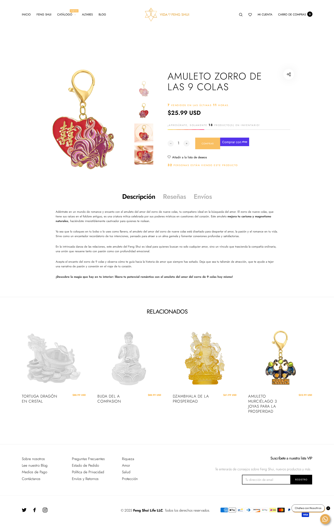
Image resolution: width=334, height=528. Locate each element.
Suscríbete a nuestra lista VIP (291, 458)
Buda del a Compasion (109, 399)
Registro (301, 479)
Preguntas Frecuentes (88, 458)
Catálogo (66, 14)
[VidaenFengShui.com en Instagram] (45, 510)
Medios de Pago (34, 472)
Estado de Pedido (85, 465)
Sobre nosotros (33, 458)
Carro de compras (294, 14)
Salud (126, 472)
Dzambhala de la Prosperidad (191, 399)
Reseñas (174, 196)
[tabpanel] (82, 119)
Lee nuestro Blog (35, 465)
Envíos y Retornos (85, 478)
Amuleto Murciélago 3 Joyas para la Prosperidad (262, 404)
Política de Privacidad (88, 472)
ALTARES (87, 14)
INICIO (26, 14)
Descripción (138, 196)
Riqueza (128, 458)
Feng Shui (44, 14)
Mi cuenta (265, 14)
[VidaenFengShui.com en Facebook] (34, 510)
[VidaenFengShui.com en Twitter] (24, 510)
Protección (130, 478)
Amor (126, 465)
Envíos (203, 196)
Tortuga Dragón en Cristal (39, 399)
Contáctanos (31, 478)
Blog (102, 14)
